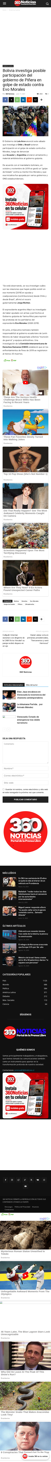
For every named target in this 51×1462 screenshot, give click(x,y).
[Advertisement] (25, 38)
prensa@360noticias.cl (24, 1070)
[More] (41, 99)
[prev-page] (4, 729)
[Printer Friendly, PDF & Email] (10, 362)
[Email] (35, 99)
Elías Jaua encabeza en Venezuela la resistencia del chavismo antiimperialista (31, 694)
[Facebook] (5, 99)
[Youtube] (25, 1186)
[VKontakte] (37, 1179)
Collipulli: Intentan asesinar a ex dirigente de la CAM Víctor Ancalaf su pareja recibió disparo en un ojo (14, 640)
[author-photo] (25, 668)
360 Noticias (10, 94)
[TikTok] (24, 1179)
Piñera (20, 604)
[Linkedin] (23, 99)
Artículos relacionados (13, 685)
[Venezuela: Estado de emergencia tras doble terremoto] (9, 719)
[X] (11, 99)
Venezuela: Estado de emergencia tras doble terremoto (28, 719)
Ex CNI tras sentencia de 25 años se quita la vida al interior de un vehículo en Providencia (32, 880)
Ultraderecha (29, 604)
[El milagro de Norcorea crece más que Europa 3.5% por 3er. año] (9, 948)
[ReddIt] (29, 99)
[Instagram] (12, 1179)
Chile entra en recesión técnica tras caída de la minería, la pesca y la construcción (33, 933)
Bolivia (16, 601)
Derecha (24, 601)
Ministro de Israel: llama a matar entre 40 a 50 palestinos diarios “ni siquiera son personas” (33, 960)
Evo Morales (34, 601)
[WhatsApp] (17, 99)
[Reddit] (18, 1179)
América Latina (14, 10)
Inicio (4, 10)
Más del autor (32, 685)
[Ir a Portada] (25, 1033)
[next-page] (8, 729)
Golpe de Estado (9, 604)
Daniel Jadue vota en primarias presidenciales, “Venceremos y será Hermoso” (37, 639)
